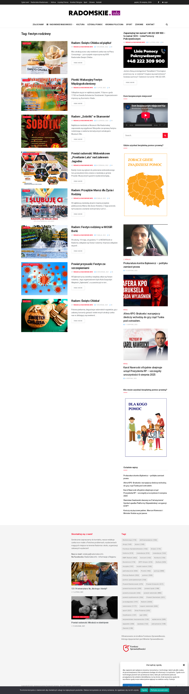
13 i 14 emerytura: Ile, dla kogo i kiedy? (89, 588)
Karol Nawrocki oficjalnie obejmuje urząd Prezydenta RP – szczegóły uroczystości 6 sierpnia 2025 (142, 371)
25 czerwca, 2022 (102, 120)
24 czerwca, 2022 (102, 165)
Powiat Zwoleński (156, 597)
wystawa (142, 624)
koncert (145, 558)
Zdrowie (92, 2)
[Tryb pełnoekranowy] (164, 125)
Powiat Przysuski (31, 264)
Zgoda (144, 690)
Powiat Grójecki (154, 584)
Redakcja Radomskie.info (83, 47)
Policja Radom (131, 575)
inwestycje (159, 553)
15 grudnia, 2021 (79, 626)
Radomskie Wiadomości (39, 2)
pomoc (147, 575)
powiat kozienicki (132, 588)
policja (159, 571)
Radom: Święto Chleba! (85, 300)
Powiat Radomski (30, 154)
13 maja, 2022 (101, 235)
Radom (26, 191)
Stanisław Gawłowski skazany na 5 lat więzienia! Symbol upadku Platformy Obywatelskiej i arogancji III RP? (145, 503)
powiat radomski (152, 593)
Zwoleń (128, 628)
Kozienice (129, 562)
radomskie (130, 606)
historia (128, 553)
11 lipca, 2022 (101, 87)
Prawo (128, 48)
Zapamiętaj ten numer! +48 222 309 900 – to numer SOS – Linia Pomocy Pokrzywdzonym (144, 36)
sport (127, 610)
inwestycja (143, 553)
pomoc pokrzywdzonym (134, 580)
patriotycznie (130, 571)
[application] (145, 115)
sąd (143, 615)
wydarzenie (159, 619)
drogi (127, 544)
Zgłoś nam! (25, 2)
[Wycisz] (160, 125)
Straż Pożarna (142, 610)
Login (166, 2)
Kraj (125, 310)
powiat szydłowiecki (133, 597)
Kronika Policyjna (76, 2)
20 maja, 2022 (101, 198)
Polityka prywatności (159, 690)
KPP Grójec (145, 562)
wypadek (128, 624)
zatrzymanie (159, 624)
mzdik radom (144, 566)
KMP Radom (130, 558)
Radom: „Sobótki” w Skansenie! (90, 116)
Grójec (156, 549)
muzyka (128, 566)
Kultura (53, 2)
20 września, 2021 (102, 272)
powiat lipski (152, 588)
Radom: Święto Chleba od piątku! (91, 43)
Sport (85, 2)
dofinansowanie (148, 540)
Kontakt (99, 2)
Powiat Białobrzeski (133, 584)
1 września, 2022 (102, 47)
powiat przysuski (132, 593)
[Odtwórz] (126, 125)
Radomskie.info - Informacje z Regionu (100, 557)
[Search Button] (165, 135)
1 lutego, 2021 (78, 592)
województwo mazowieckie (136, 619)
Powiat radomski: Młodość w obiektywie (90, 622)
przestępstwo (130, 602)
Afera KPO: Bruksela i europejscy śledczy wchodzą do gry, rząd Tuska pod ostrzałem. (143, 317)
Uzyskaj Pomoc (63, 2)
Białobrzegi (129, 540)
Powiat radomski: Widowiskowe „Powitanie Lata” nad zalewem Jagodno (90, 157)
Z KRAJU (127, 259)
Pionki (26, 80)
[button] (184, 665)
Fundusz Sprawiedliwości (135, 549)
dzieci (139, 544)
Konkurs (159, 558)
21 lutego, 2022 (153, 42)
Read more (78, 63)
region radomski (149, 606)
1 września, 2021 (102, 305)
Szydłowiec (129, 615)
